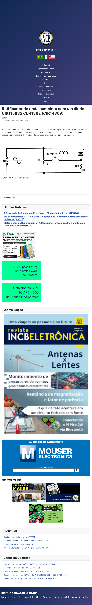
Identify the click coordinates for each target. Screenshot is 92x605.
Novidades (46, 90)
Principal (46, 65)
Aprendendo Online (46, 69)
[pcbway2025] (18, 245)
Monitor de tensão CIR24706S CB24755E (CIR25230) (26, 571)
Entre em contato (26, 597)
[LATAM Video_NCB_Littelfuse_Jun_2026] (21, 270)
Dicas (46, 83)
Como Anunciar (44, 597)
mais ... (46, 101)
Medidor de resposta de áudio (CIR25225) (22, 568)
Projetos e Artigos (46, 94)
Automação (46, 72)
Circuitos (46, 79)
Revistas (46, 97)
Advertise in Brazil (81, 597)
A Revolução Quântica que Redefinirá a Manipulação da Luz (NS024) (41, 213)
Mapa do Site (8, 597)
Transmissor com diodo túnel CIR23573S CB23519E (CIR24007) (31, 564)
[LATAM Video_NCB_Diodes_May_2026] (21, 292)
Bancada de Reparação (46, 76)
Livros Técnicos (46, 87)
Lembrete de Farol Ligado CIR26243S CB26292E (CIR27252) (30, 578)
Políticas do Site (62, 597)
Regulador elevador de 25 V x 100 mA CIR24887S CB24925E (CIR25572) (35, 575)
